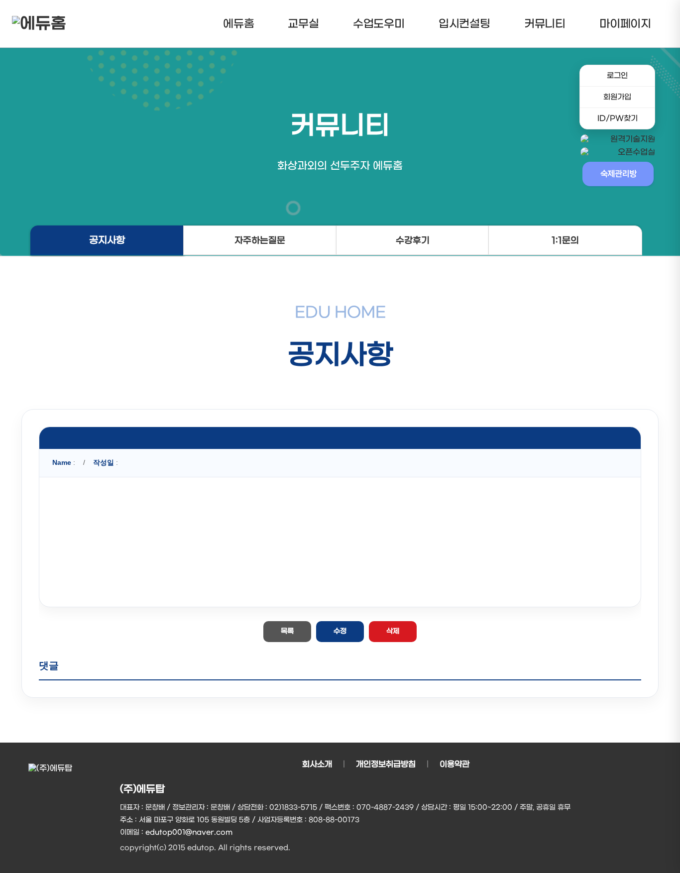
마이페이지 (625, 23)
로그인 (617, 75)
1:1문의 (565, 240)
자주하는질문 (259, 240)
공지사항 (107, 240)
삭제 (392, 631)
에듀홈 (238, 23)
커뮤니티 (545, 23)
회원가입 (617, 97)
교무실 (303, 23)
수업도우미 (379, 23)
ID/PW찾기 (617, 118)
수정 (340, 631)
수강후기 (413, 240)
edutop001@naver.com (188, 832)
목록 (287, 631)
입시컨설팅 (464, 23)
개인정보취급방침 (386, 764)
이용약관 (454, 764)
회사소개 (317, 764)
